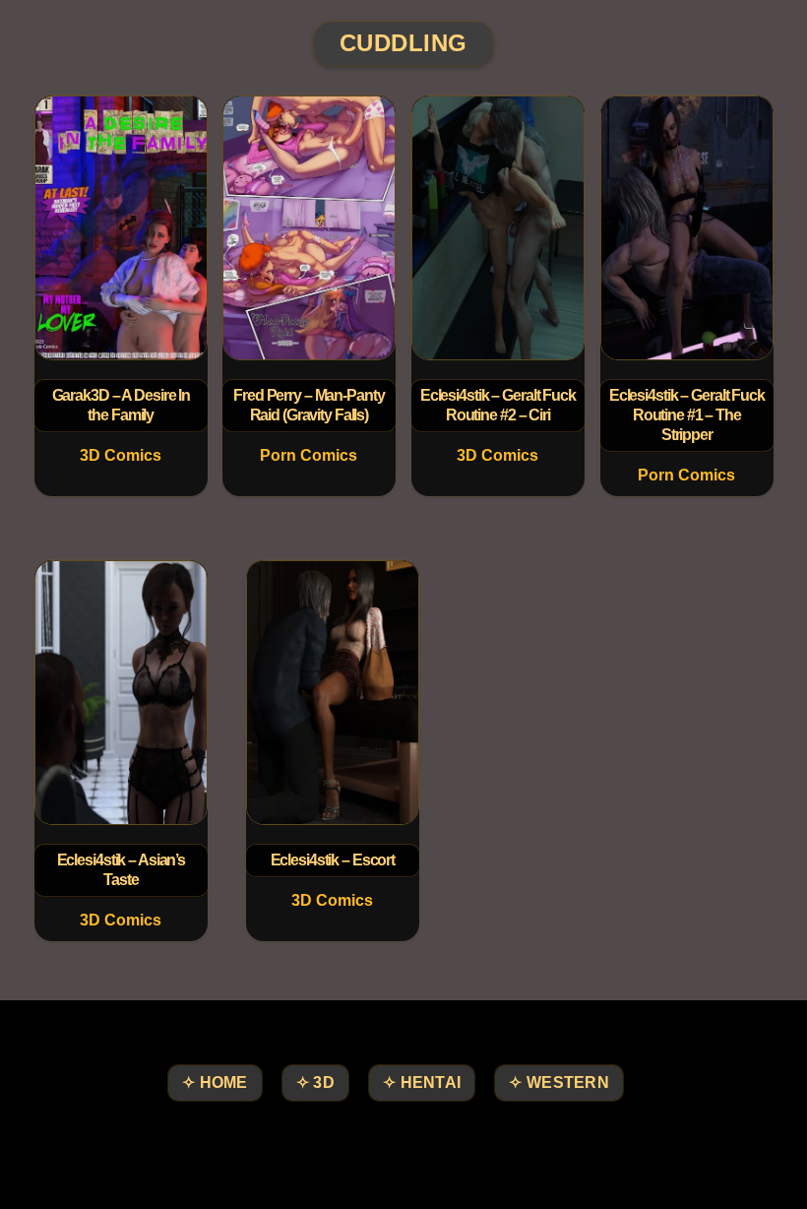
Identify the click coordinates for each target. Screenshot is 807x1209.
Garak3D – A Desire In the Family (120, 405)
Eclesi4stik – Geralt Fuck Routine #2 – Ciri (498, 405)
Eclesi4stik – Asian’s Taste (120, 870)
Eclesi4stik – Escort (333, 860)
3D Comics (120, 455)
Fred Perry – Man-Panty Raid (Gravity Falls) (308, 405)
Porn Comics (309, 455)
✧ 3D (315, 1082)
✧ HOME (215, 1082)
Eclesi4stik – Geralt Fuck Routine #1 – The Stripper (686, 415)
